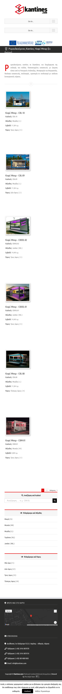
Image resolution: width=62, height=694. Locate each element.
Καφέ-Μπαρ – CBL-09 (15, 175)
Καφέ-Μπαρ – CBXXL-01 (16, 306)
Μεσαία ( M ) (9, 525)
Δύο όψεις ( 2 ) (10, 569)
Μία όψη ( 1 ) (9, 563)
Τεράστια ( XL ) (10, 537)
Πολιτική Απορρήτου (44, 674)
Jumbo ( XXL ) (9, 543)
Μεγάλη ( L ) (9, 531)
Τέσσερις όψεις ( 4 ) (12, 581)
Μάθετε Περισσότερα (42, 691)
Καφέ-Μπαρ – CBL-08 (15, 373)
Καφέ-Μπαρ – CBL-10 (15, 112)
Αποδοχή (27, 691)
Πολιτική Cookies (30, 674)
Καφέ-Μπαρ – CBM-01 (15, 440)
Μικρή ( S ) (8, 519)
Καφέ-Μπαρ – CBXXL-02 (16, 239)
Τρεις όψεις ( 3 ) (10, 575)
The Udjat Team (30, 676)
